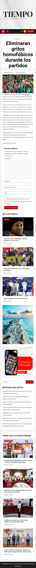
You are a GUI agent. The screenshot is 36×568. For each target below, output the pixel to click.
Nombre (7, 181)
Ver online (30, 31)
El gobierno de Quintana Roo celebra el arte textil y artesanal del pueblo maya (18, 461)
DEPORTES (17, 39)
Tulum (6, 530)
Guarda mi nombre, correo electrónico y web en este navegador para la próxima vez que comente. (17, 201)
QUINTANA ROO (8, 441)
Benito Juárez (8, 500)
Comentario (8, 158)
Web (5, 193)
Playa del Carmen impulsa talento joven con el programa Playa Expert (18, 491)
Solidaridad (8, 471)
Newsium (30, 564)
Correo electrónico (10, 187)
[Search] (22, 31)
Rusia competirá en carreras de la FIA (16, 298)
